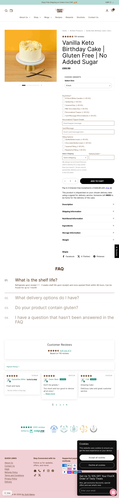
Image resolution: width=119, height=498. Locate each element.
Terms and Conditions (14, 475)
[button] (6, 10)
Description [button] (67, 204)
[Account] (107, 10)
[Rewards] (11, 10)
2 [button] (56, 405)
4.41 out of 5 (65, 351)
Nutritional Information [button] (72, 218)
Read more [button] (50, 394)
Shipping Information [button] (71, 211)
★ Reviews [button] (117, 251)
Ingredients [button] (67, 226)
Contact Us (10, 466)
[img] (12, 376)
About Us (9, 463)
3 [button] (60, 405)
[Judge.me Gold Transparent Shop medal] (83, 429)
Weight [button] (65, 240)
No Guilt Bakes (28, 494)
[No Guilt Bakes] (59, 10)
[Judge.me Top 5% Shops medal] (93, 429)
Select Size (69, 81)
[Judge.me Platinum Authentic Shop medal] (64, 429)
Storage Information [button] (71, 233)
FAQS (7, 469)
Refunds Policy (11, 472)
